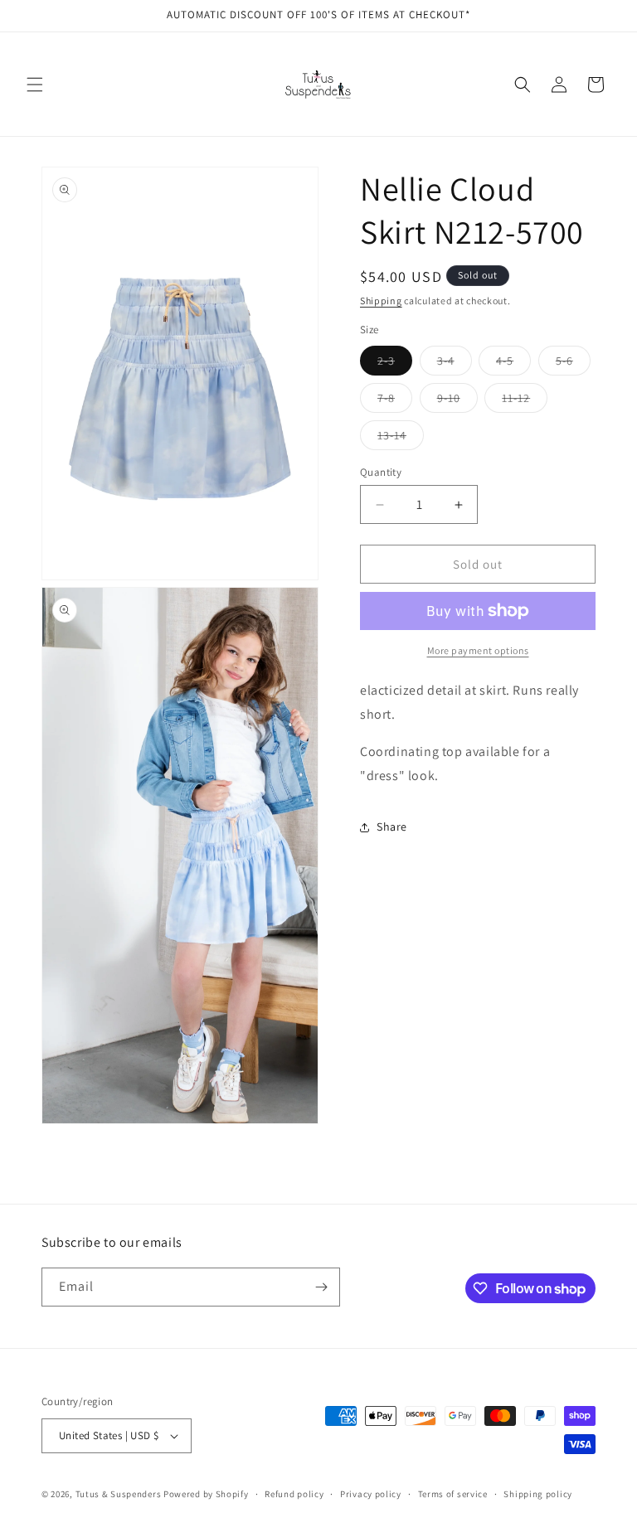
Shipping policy (537, 1494)
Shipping (381, 300)
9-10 (457, 401)
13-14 (400, 438)
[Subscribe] (321, 1287)
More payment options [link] (478, 650)
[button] (35, 84)
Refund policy (294, 1494)
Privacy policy (370, 1494)
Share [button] (392, 826)
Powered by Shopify (206, 1494)
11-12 (524, 401)
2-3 (394, 364)
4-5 (513, 364)
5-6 (573, 364)
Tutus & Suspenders (119, 1494)
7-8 (394, 401)
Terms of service (453, 1494)
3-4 (454, 364)
